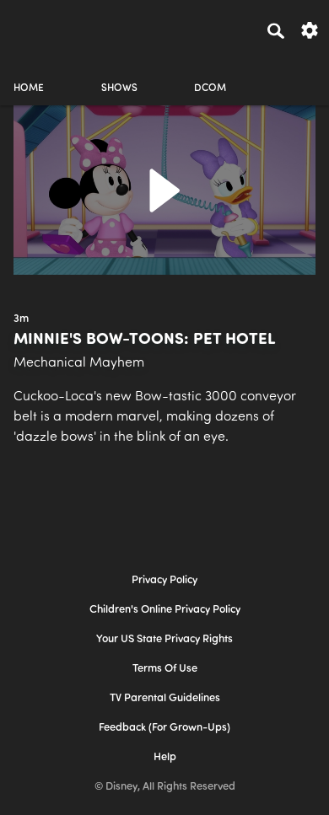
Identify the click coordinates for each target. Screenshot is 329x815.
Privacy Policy (164, 580)
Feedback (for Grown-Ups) (164, 727)
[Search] (276, 30)
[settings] (309, 29)
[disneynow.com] (43, 28)
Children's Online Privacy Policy (164, 609)
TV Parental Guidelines (165, 698)
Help (165, 757)
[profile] (300, 74)
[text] (21, 319)
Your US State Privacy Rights (164, 639)
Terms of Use (164, 668)
